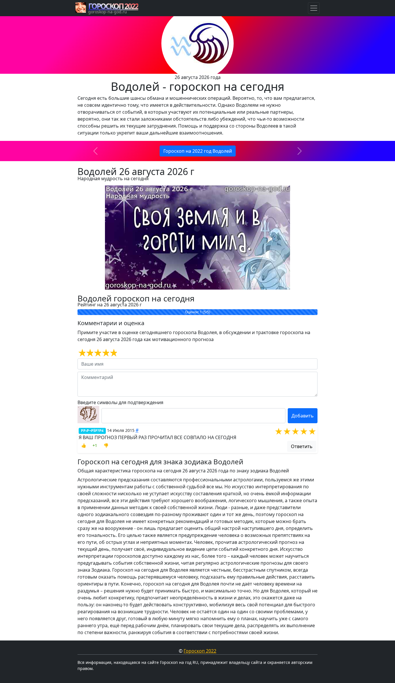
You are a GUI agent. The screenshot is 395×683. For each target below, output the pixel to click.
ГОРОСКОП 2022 (113, 6)
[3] (97, 352)
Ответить (302, 446)
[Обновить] (88, 414)
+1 (95, 445)
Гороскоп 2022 (200, 651)
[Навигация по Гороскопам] (314, 8)
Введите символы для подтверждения (120, 402)
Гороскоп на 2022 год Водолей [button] (197, 151)
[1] (81, 352)
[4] (105, 352)
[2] (89, 352)
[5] (113, 352)
